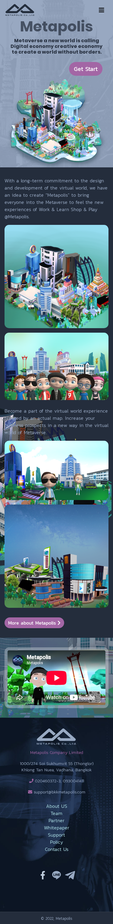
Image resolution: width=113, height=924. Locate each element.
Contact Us (56, 849)
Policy (56, 842)
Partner (56, 820)
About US (56, 806)
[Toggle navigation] (101, 10)
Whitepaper (56, 827)
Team (56, 813)
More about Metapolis (33, 622)
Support (56, 834)
